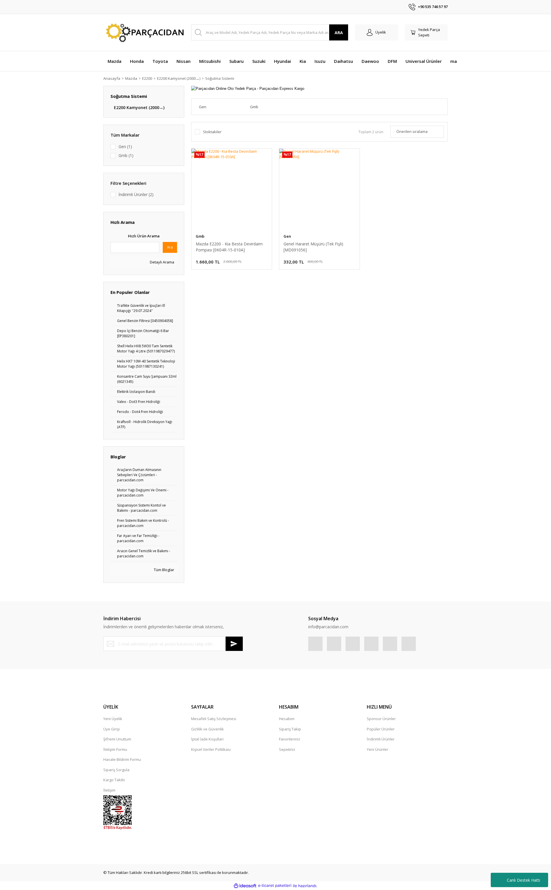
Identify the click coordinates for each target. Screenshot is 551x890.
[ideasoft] (245, 886)
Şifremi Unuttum (117, 739)
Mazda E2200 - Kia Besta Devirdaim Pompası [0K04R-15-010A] (229, 247)
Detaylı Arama (161, 262)
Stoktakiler (212, 131)
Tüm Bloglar (163, 569)
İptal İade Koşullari (207, 739)
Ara (170, 247)
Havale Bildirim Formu (122, 759)
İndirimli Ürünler (381, 739)
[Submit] (234, 644)
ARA (339, 32)
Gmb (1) (126, 155)
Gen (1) (125, 146)
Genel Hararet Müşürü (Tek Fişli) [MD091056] (313, 247)
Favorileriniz (289, 739)
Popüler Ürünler (381, 729)
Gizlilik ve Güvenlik (207, 729)
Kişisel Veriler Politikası (211, 749)
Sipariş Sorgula (116, 769)
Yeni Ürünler (377, 749)
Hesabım (286, 718)
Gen (287, 236)
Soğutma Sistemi (219, 78)
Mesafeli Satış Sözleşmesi (213, 718)
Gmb (200, 236)
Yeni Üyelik (112, 718)
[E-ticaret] (275, 886)
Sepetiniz (287, 749)
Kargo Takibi (114, 779)
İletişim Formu (115, 749)
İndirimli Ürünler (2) (136, 194)
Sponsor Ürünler (381, 718)
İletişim (109, 790)
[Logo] (143, 32)
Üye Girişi (111, 729)
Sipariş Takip (290, 729)
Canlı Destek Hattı (523, 880)
